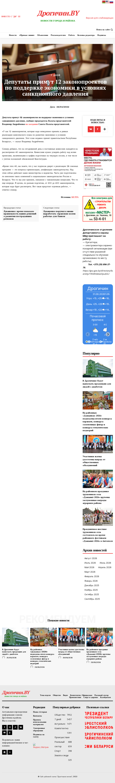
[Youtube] (4, 732)
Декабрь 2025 (91, 585)
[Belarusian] (104, 1)
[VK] (91, 129)
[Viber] (9, 752)
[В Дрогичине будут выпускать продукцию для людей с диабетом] (98, 368)
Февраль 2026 (91, 576)
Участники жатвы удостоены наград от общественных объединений (94, 461)
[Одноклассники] (9, 732)
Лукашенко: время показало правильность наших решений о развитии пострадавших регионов (20, 215)
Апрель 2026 (104, 567)
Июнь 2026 (105, 562)
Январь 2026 (91, 581)
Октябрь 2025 (91, 594)
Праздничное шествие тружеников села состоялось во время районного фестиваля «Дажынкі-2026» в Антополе (98, 535)
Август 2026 (90, 558)
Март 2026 (89, 572)
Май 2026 (89, 567)
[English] (108, 1)
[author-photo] (4, 657)
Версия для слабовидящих (100, 18)
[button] (105, 30)
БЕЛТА (75, 197)
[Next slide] (108, 334)
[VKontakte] (20, 727)
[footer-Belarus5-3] (99, 714)
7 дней (55, 75)
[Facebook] (98, 129)
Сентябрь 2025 (92, 599)
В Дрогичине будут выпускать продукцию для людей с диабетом (97, 383)
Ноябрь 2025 (91, 590)
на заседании (32, 124)
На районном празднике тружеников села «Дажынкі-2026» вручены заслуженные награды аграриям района (96, 497)
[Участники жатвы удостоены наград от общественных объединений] (98, 444)
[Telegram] (4, 752)
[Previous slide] (88, 334)
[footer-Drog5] (99, 736)
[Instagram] (9, 727)
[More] (105, 129)
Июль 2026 (90, 562)
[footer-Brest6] (99, 725)
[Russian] (112, 1)
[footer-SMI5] (99, 746)
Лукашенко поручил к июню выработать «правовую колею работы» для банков (59, 214)
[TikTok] (15, 727)
